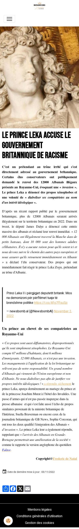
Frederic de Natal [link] (65, 458)
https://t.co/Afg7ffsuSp (50, 303)
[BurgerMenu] (9, 19)
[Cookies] (8, 520)
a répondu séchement (57, 383)
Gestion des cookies (39, 523)
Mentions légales (40, 509)
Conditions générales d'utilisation (39, 516)
